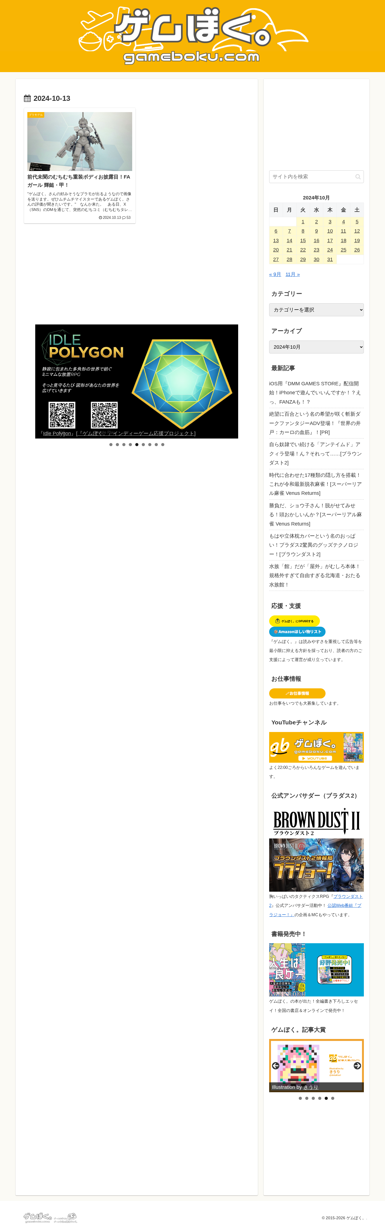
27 (276, 259)
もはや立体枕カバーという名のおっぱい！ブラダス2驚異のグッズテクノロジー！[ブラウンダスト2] (313, 545)
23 (316, 250)
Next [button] (231, 381)
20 (276, 250)
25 (343, 250)
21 (289, 250)
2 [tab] (117, 444)
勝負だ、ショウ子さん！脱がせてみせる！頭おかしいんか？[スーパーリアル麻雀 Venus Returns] (315, 515)
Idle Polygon (57, 433)
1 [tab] (110, 444)
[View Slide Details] (136, 381)
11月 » (293, 274)
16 (316, 240)
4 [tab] (130, 444)
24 (330, 250)
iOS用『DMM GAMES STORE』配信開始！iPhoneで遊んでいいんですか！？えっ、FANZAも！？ (315, 393)
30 (316, 259)
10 (330, 231)
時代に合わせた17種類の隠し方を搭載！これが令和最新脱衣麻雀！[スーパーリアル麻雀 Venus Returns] (315, 484)
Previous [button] (41, 381)
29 (303, 259)
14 (289, 240)
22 (303, 250)
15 (303, 240)
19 (357, 240)
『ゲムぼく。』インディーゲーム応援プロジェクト (136, 433)
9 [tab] (162, 444)
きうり (310, 1087)
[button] (358, 176)
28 (289, 259)
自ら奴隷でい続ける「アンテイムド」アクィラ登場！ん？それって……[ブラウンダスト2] (315, 454)
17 (330, 240)
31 (330, 259)
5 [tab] (136, 444)
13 (276, 240)
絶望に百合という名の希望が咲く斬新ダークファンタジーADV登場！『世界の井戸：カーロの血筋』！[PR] (315, 423)
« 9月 (275, 274)
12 (357, 231)
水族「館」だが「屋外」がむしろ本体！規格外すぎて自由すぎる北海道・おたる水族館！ (314, 576)
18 (343, 240)
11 (343, 231)
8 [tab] (156, 444)
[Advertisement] (136, 278)
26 (357, 250)
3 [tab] (123, 444)
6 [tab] (143, 444)
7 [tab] (149, 444)
